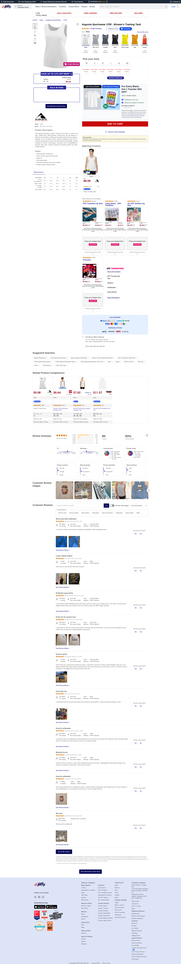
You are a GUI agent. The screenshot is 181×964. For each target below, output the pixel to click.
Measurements (38, 172)
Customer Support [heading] (139, 883)
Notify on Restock (115, 78)
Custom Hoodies (103, 910)
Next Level (118, 910)
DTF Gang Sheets (103, 900)
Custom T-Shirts (103, 908)
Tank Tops (84, 895)
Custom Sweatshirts (104, 913)
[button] (55, 45)
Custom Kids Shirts (104, 915)
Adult (116, 885)
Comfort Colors (119, 907)
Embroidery (95, 513)
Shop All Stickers (113, 297)
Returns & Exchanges (138, 916)
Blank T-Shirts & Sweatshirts (46, 7)
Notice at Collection (138, 954)
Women (117, 887)
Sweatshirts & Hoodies (88, 890)
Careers (134, 926)
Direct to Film (62, 513)
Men (116, 890)
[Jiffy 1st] (63, 383)
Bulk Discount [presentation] (64, 13)
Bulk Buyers (56, 88)
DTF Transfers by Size (105, 892)
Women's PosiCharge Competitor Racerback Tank (81, 409)
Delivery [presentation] (138, 13)
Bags (82, 927)
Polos (83, 892)
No (141, 533)
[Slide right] (148, 38)
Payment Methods (137, 918)
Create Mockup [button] (73, 64)
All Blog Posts (136, 935)
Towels (83, 939)
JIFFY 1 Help (136, 906)
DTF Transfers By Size (113, 277)
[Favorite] (78, 24)
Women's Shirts (86, 906)
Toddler (117, 895)
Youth (116, 892)
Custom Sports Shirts (104, 920)
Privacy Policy (136, 940)
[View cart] (177, 6)
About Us (134, 923)
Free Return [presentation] (116, 13)
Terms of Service (137, 943)
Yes (136, 533)
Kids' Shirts (84, 908)
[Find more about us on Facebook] (35, 897)
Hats (82, 925)
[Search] (166, 6)
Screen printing (73, 513)
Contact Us (135, 903)
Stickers (84, 7)
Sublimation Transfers (105, 895)
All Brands (118, 915)
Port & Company (120, 912)
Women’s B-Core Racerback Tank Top (101, 409)
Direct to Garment (107, 513)
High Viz (83, 933)
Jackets (83, 897)
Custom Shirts (74, 7)
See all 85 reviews (64, 851)
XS (86, 63)
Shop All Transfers (114, 271)
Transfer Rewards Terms (139, 948)
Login (173, 7)
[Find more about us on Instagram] (39, 897)
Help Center (135, 901)
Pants (83, 914)
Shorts (83, 919)
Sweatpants (85, 916)
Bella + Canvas (119, 905)
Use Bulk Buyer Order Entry (56, 106)
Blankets (84, 944)
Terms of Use (106, 963)
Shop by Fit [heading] (119, 883)
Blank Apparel (85, 885)
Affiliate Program (137, 930)
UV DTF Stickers (103, 897)
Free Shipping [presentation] (90, 13)
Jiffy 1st (63, 388)
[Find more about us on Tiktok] (43, 897)
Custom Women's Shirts (105, 918)
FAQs (133, 908)
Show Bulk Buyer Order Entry (90, 871)
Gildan (117, 902)
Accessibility (135, 945)
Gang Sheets (112, 292)
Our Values (135, 928)
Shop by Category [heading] (88, 883)
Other (138, 513)
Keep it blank (129, 513)
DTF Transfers (102, 890)
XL (119, 63)
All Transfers (102, 887)
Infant (116, 897)
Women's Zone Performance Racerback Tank (60, 409)
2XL (127, 63)
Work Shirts (84, 900)
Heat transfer (85, 513)
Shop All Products (120, 917)
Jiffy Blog (134, 933)
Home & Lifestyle (87, 936)
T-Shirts (83, 887)
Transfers (62, 7)
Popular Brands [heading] (121, 900)
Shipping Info (136, 913)
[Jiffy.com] (6, 6)
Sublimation (111, 287)
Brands (92, 7)
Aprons (83, 941)
